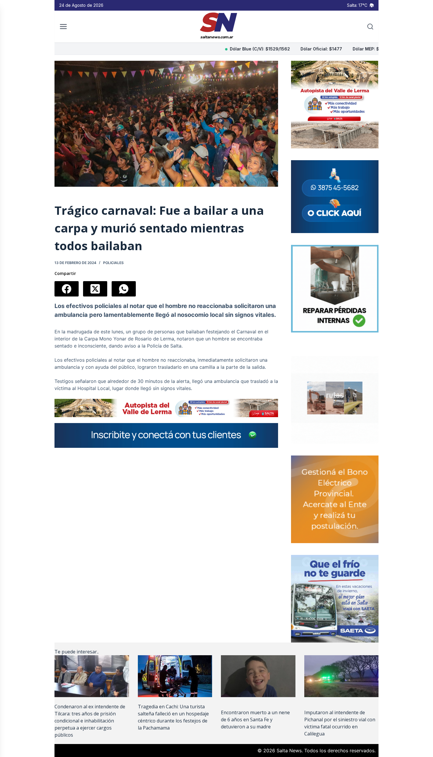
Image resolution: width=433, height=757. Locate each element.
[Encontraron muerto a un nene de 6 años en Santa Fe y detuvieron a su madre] (258, 676)
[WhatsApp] (124, 288)
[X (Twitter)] (95, 288)
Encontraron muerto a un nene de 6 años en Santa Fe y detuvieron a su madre (255, 719)
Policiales (113, 262)
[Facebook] (66, 288)
